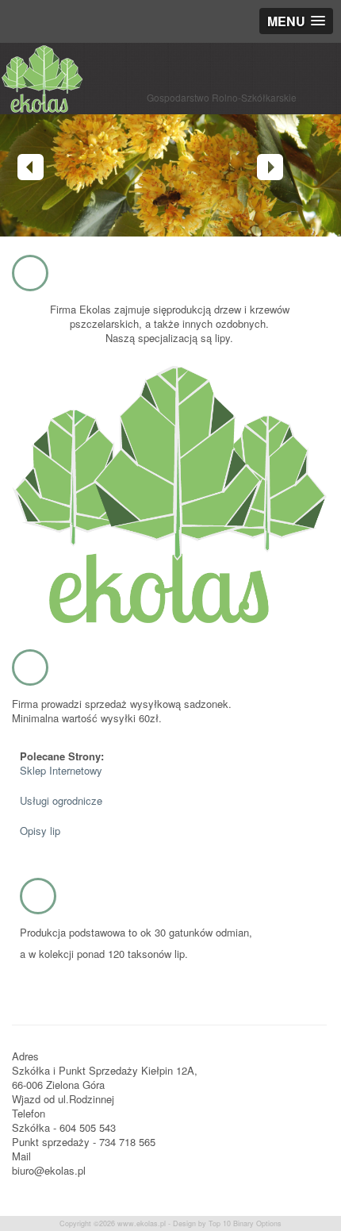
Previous (30, 167)
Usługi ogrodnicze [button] (61, 800)
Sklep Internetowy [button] (61, 770)
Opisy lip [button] (40, 830)
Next (270, 167)
